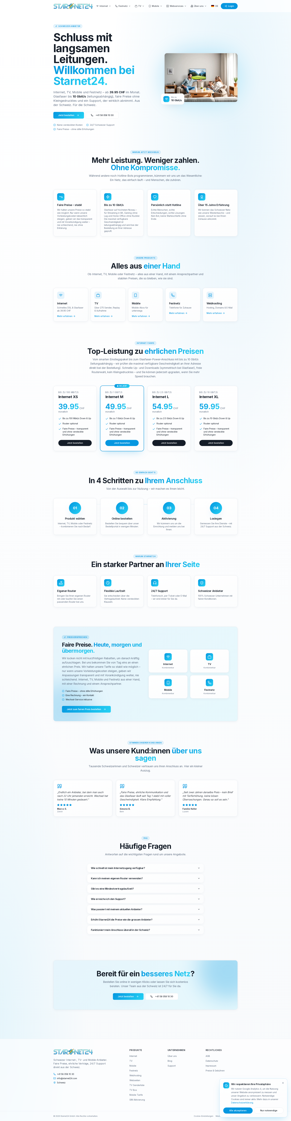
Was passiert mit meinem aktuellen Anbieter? (116, 909)
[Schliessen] (283, 1083)
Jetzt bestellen (66, 115)
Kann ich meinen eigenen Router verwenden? (117, 878)
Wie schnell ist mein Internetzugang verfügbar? (118, 868)
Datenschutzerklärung (242, 1102)
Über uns (199, 6)
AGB (208, 1056)
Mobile (155, 6)
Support (172, 1065)
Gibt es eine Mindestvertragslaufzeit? (112, 888)
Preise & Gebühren (215, 1070)
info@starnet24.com (67, 1078)
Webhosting (135, 1075)
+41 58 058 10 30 (105, 115)
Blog (170, 1061)
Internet (104, 6)
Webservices (176, 6)
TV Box (133, 1090)
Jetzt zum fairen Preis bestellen (84, 709)
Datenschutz (212, 1061)
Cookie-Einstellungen (203, 1116)
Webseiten (134, 1080)
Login (231, 6)
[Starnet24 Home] (73, 6)
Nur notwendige (268, 1110)
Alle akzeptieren (238, 1110)
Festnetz (123, 6)
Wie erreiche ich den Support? (108, 899)
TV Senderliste (136, 1085)
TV (139, 6)
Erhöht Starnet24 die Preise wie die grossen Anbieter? (121, 919)
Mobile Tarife (136, 1095)
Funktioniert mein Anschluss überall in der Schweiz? (120, 929)
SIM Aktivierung (137, 1099)
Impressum (211, 1065)
